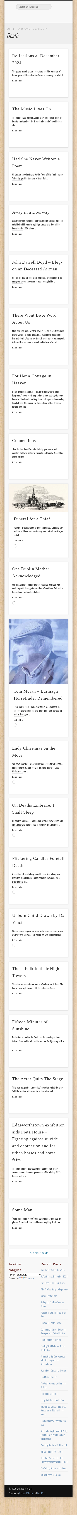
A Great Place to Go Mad (51, 1475)
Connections (24, 440)
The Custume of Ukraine (51, 1339)
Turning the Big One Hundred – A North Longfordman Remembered (54, 1360)
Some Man (22, 1210)
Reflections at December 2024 (54, 1276)
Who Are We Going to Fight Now (54, 1289)
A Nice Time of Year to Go (51, 1451)
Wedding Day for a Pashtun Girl (54, 1445)
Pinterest (38, 16)
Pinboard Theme (26, 1493)
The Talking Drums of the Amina (54, 1468)
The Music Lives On (31, 109)
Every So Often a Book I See (52, 1400)
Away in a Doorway (31, 212)
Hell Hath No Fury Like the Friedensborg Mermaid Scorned (54, 1460)
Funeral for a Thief (32, 519)
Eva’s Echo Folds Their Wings (52, 1283)
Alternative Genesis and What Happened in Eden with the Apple (53, 1410)
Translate (30, 1278)
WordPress (41, 1493)
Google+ (53, 16)
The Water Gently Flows (51, 1323)
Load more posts (39, 1253)
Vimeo (45, 16)
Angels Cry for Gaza (49, 1296)
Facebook (23, 16)
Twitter (30, 16)
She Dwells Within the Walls (52, 1270)
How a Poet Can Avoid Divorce (53, 1370)
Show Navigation (59, 32)
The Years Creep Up (49, 1393)
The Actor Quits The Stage (37, 1078)
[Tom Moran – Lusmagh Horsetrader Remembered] (38, 651)
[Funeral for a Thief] (38, 498)
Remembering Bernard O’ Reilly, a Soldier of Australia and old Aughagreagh (54, 1434)
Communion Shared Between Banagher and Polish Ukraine (53, 1331)
